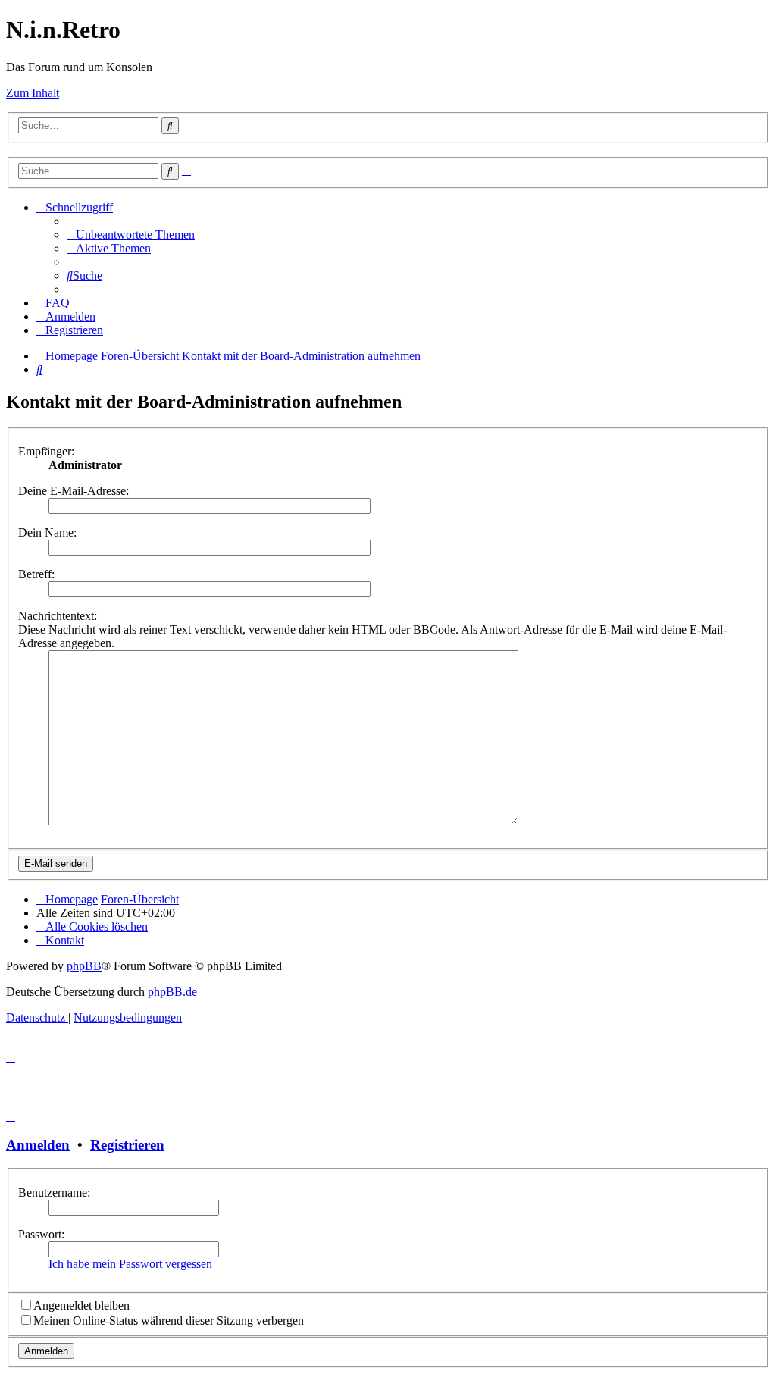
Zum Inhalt (32, 92)
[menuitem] (131, 234)
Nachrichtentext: (57, 615)
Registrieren (127, 1145)
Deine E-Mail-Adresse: (73, 490)
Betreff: (36, 574)
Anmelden (38, 1145)
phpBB (84, 965)
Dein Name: (47, 532)
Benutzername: (54, 1192)
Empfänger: (46, 451)
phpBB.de (172, 991)
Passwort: (41, 1234)
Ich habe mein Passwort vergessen (130, 1263)
